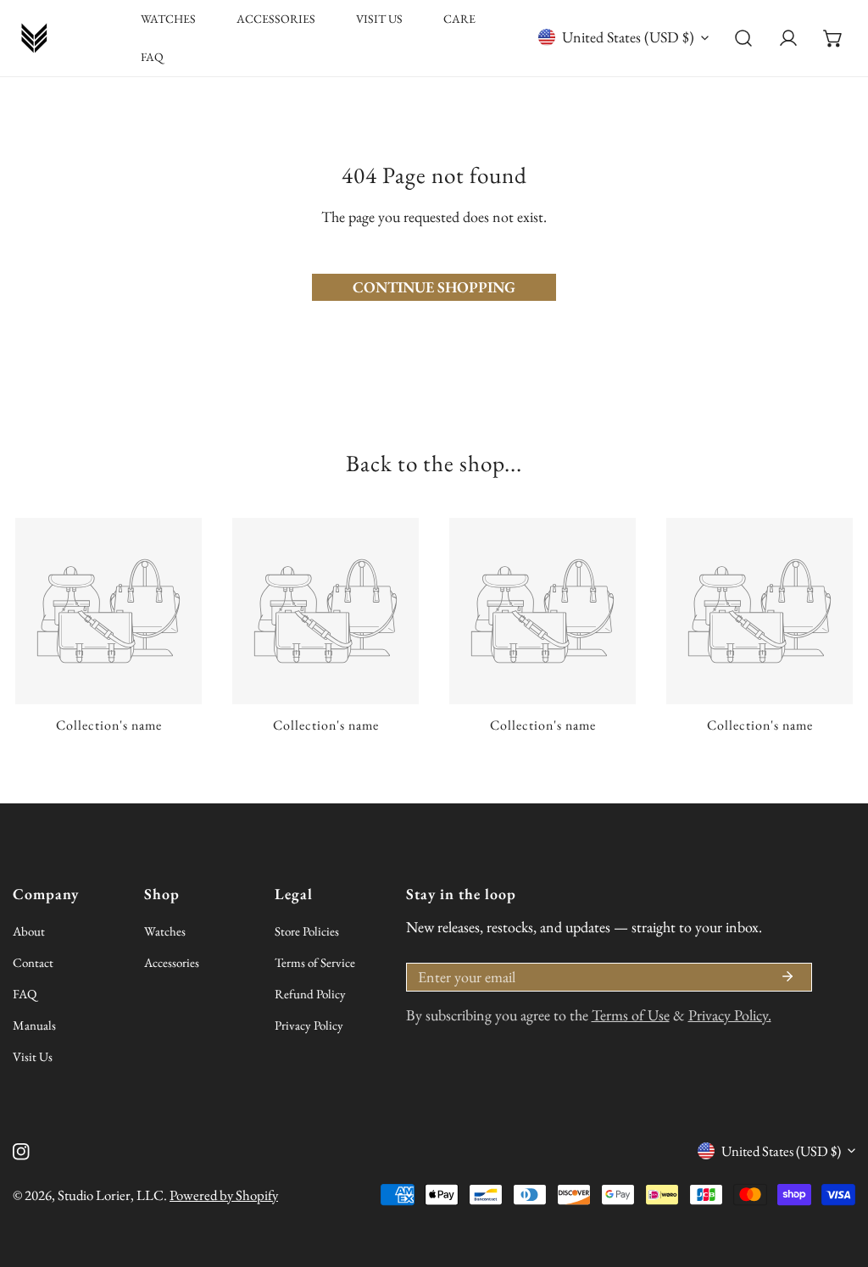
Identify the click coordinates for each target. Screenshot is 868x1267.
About (29, 931)
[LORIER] (34, 38)
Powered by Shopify (224, 1195)
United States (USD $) (628, 37)
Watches (165, 931)
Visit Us (33, 1056)
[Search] (743, 38)
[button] (832, 38)
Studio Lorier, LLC (111, 1195)
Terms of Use (631, 1015)
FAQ (24, 994)
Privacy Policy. (729, 1015)
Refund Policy (310, 994)
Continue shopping (434, 287)
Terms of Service (315, 962)
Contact (33, 962)
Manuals (34, 1025)
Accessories (171, 962)
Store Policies (307, 931)
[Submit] (787, 976)
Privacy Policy (309, 1025)
